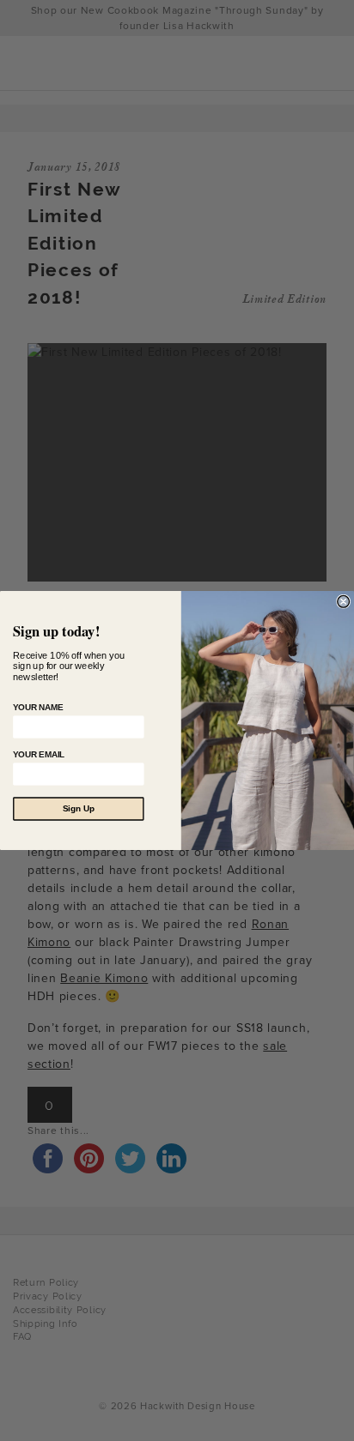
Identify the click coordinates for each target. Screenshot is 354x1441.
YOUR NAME (38, 707)
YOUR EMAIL (38, 754)
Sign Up (79, 809)
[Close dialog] (344, 601)
